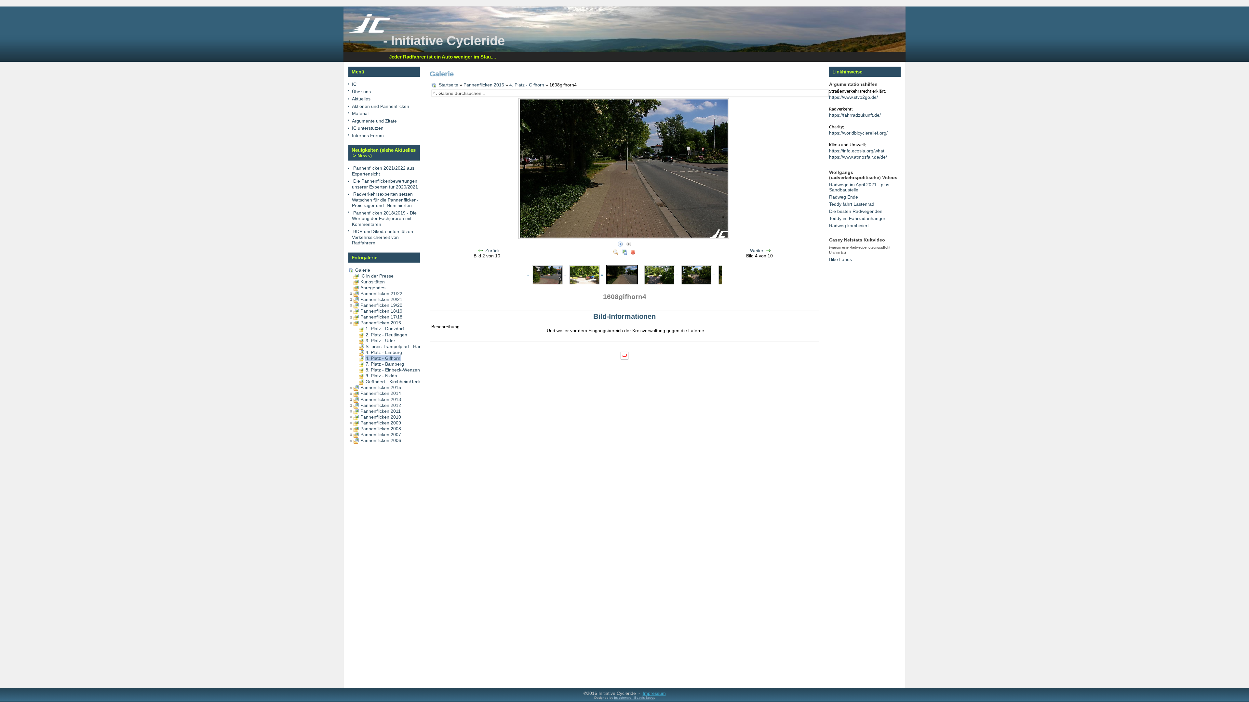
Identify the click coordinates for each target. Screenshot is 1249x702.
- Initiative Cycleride (444, 40)
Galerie (362, 270)
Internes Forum (368, 135)
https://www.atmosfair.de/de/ (858, 157)
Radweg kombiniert (849, 225)
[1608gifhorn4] (622, 275)
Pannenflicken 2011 (380, 411)
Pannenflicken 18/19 (381, 311)
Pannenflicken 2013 (380, 399)
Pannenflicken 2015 (380, 387)
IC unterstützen (367, 128)
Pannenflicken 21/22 (381, 293)
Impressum (654, 693)
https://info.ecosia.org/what (856, 150)
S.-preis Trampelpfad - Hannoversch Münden (412, 346)
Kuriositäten (372, 281)
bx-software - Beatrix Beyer (634, 697)
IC (354, 84)
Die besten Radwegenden (855, 211)
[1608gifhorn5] (659, 275)
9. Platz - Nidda (381, 375)
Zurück (492, 250)
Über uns (361, 91)
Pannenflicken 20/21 (381, 299)
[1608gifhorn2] (547, 275)
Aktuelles (361, 98)
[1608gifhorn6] (696, 275)
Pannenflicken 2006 (380, 440)
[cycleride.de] (369, 31)
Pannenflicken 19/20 (381, 305)
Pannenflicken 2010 (380, 417)
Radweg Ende (843, 197)
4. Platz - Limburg (384, 352)
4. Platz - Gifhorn (383, 358)
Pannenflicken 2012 (380, 405)
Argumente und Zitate (374, 121)
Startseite (448, 84)
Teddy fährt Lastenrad (851, 204)
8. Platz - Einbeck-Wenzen (393, 369)
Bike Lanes (840, 259)
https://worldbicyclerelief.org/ (858, 133)
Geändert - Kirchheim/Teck (393, 381)
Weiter (756, 250)
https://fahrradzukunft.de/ (855, 115)
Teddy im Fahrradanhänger (857, 218)
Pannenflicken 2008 (380, 428)
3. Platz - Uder (380, 340)
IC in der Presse (377, 276)
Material (360, 113)
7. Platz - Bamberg (385, 364)
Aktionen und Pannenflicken (380, 106)
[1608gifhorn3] (584, 275)
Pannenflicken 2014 (380, 393)
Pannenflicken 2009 (380, 422)
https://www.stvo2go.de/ (853, 97)
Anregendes (372, 287)
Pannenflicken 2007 (380, 434)
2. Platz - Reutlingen (386, 334)
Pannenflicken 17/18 (381, 316)
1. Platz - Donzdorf (385, 328)
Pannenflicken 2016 (380, 322)
